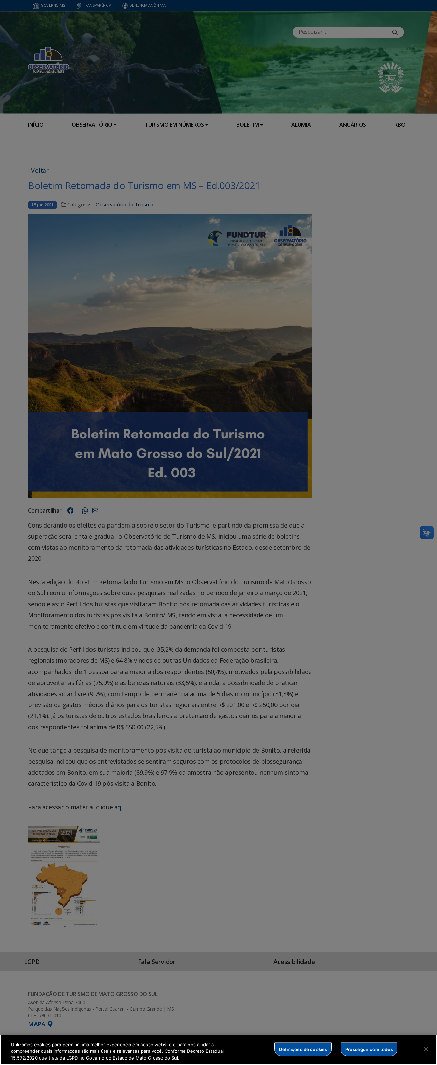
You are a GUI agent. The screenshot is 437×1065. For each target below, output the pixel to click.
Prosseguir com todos (369, 1049)
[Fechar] (426, 1048)
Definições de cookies (303, 1049)
